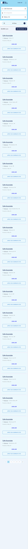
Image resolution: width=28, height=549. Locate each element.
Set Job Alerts (20, 29)
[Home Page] (5, 3)
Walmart (6, 38)
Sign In (20, 2)
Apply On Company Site (14, 48)
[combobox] (15, 9)
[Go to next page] (23, 462)
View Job (14, 44)
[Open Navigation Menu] (25, 2)
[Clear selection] (25, 8)
